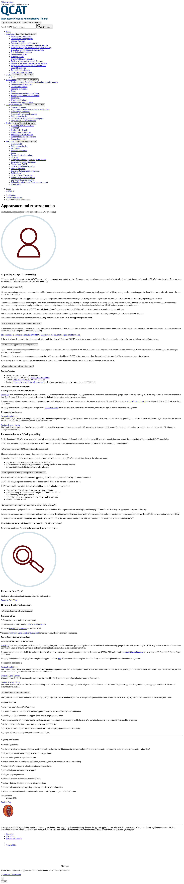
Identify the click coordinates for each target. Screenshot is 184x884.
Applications (11, 195)
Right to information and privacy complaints (28, 66)
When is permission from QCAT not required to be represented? (25, 449)
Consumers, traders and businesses (24, 43)
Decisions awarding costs (21, 132)
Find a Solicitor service (40, 377)
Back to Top (6, 802)
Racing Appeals (17, 57)
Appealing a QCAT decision (22, 125)
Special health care (18, 68)
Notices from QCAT (19, 164)
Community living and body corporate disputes (29, 45)
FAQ (13, 77)
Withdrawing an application (22, 102)
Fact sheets (15, 148)
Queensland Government (11, 875)
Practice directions (18, 169)
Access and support (18, 107)
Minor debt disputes (19, 54)
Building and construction (21, 36)
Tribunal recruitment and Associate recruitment (29, 182)
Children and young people (22, 39)
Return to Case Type (9, 600)
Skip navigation (7, 2)
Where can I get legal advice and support (17, 611)
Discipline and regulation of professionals (27, 50)
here (59, 659)
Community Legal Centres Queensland (28, 382)
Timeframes (15, 98)
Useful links (16, 184)
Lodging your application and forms (25, 93)
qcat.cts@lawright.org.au (137, 401)
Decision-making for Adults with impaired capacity (31, 48)
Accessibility (11, 845)
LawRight (5, 395)
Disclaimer (10, 836)
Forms (13, 91)
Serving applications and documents (25, 96)
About (8, 189)
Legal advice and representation (23, 121)
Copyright (10, 834)
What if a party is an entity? (12, 287)
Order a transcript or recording (23, 166)
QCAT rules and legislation (22, 175)
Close (4, 882)
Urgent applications (18, 100)
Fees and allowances (19, 89)
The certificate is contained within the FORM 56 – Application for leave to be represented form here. (40, 335)
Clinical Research (18, 41)
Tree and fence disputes (20, 70)
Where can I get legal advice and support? (17, 366)
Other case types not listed (21, 72)
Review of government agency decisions (27, 61)
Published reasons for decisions (23, 137)
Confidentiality (17, 144)
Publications (16, 173)
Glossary (14, 157)
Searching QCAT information (22, 180)
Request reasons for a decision (23, 178)
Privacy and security (14, 838)
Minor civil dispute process (21, 84)
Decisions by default (19, 130)
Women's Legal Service (10, 676)
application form (51, 408)
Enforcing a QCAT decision (22, 134)
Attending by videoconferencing (24, 114)
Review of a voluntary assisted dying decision (29, 63)
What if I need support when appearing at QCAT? (19, 345)
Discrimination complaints (21, 52)
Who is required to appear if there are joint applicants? (21, 323)
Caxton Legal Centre (9, 416)
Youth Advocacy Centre (10, 425)
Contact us (10, 191)
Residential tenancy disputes (22, 59)
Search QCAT (6, 27)
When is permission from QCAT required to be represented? (23, 473)
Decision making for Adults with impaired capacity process (34, 82)
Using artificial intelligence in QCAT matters (28, 160)
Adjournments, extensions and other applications (30, 109)
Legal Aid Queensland (21, 380)
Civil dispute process (19, 87)
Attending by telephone (20, 112)
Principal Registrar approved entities (25, 171)
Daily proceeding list (19, 116)
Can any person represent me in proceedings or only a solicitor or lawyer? (28, 505)
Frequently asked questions (21, 155)
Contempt (15, 128)
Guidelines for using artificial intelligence (27, 118)
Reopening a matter (18, 139)
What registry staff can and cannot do (15, 692)
